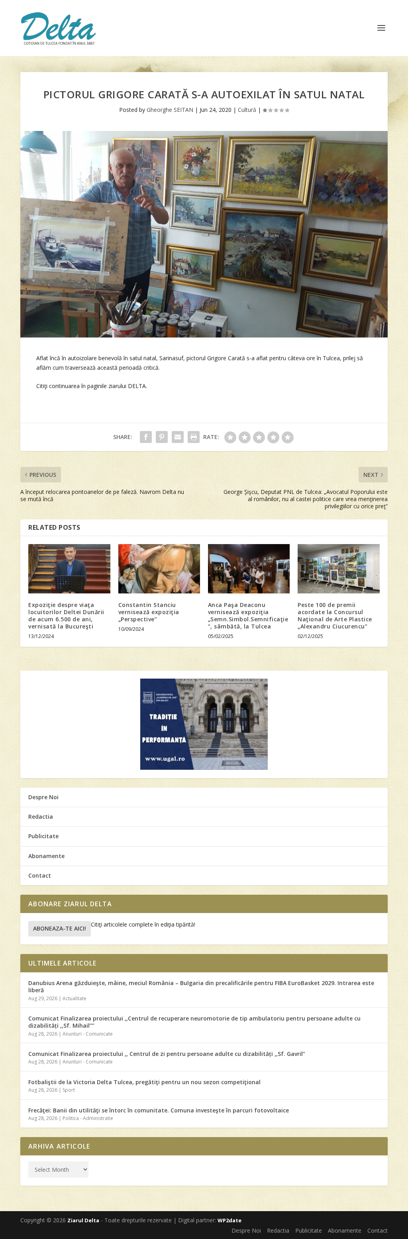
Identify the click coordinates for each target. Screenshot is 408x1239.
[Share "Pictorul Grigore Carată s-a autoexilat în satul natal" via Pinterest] (162, 437)
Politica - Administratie (88, 1118)
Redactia (40, 816)
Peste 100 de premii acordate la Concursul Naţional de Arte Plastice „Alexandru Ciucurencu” (335, 615)
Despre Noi (43, 797)
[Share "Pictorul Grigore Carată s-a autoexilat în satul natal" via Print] (194, 437)
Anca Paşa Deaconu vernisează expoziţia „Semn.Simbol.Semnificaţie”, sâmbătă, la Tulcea (248, 615)
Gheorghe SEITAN (170, 109)
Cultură (247, 109)
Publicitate (43, 836)
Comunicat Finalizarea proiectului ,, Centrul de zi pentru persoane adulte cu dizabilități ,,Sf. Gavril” (166, 1054)
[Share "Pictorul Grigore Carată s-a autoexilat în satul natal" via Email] (178, 437)
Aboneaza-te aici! (59, 928)
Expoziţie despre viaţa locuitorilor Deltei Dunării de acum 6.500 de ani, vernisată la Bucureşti (66, 615)
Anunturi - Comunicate (88, 1033)
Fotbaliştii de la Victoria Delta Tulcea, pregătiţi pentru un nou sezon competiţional (144, 1082)
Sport (69, 1090)
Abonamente (46, 856)
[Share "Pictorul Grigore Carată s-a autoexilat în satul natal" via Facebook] (146, 437)
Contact (39, 875)
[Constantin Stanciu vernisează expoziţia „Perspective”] (159, 568)
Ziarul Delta (83, 1220)
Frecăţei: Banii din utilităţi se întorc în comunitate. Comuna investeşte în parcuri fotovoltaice (158, 1110)
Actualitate (74, 998)
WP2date (229, 1220)
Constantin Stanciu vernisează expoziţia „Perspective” (148, 612)
